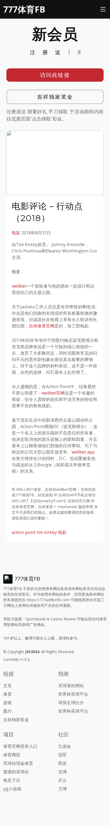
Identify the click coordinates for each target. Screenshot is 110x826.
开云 (62, 780)
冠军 (62, 755)
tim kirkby (47, 532)
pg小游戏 (12, 789)
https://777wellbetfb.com (48, 599)
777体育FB (24, 9)
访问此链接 (55, 74)
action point (24, 532)
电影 (16, 233)
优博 (62, 772)
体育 (7, 694)
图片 (7, 711)
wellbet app (83, 452)
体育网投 (11, 755)
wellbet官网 (53, 393)
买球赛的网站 (71, 685)
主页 (7, 685)
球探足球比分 (71, 702)
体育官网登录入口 (20, 746)
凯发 (62, 763)
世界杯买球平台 (73, 694)
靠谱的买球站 (16, 772)
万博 (62, 789)
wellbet (19, 286)
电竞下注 (11, 780)
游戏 (7, 702)
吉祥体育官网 (41, 326)
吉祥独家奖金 (55, 96)
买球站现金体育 (18, 763)
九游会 (64, 746)
